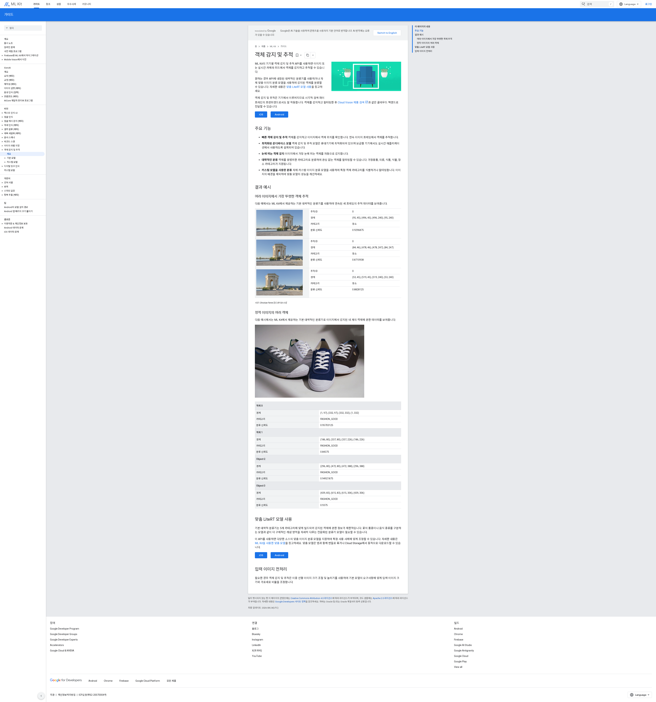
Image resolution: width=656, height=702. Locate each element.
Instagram (257, 639)
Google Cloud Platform (147, 680)
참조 (48, 4)
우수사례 (71, 4)
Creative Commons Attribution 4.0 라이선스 (311, 598)
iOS (261, 114)
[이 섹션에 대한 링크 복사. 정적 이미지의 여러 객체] (291, 313)
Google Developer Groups (63, 634)
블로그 (255, 628)
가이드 (36, 4)
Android (279, 114)
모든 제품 (171, 680)
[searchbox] (23, 28)
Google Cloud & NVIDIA (62, 650)
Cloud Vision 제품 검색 (351, 102)
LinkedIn (256, 645)
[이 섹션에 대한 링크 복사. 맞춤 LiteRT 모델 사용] (295, 520)
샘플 (59, 4)
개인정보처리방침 (67, 694)
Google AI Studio (463, 645)
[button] (22, 55)
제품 (263, 46)
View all (458, 667)
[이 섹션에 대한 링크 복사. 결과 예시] (274, 188)
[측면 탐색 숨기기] (41, 695)
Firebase (458, 639)
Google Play (460, 661)
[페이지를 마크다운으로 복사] (308, 55)
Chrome (458, 634)
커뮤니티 (86, 4)
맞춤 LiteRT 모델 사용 (298, 87)
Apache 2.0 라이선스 (383, 598)
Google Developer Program (64, 628)
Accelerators (57, 645)
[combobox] (597, 4)
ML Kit (16, 4)
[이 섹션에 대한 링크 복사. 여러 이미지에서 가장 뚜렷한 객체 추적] (311, 197)
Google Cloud (461, 656)
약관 (52, 694)
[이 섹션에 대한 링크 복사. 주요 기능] (274, 129)
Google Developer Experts (64, 639)
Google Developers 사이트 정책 (290, 601)
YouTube (257, 656)
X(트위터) (257, 650)
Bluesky (256, 634)
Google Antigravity (464, 650)
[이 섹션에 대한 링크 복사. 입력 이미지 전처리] (290, 570)
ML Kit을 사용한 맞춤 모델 (270, 543)
